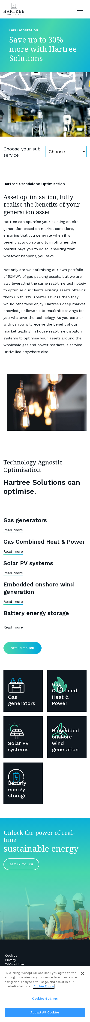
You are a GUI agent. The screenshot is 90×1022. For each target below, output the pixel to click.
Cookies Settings (45, 998)
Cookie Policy (43, 986)
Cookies (11, 955)
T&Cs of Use (14, 964)
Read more (13, 530)
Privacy (10, 960)
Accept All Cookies (44, 1012)
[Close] (83, 973)
